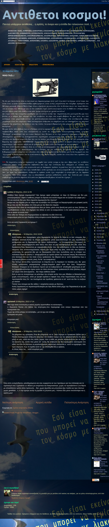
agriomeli (11, 302)
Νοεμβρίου (101, 216)
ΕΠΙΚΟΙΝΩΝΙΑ (48, 65)
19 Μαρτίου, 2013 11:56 (22, 192)
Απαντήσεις (14, 230)
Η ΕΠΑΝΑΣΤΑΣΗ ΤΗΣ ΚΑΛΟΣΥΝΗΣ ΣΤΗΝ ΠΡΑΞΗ (100, 96)
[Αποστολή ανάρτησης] (38, 181)
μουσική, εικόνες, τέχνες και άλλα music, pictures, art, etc (100, 355)
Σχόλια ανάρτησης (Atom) (23, 408)
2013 (97, 210)
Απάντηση (11, 225)
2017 (97, 198)
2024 (97, 176)
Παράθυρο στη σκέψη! (99, 139)
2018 (97, 195)
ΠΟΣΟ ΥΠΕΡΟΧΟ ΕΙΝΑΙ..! (100, 268)
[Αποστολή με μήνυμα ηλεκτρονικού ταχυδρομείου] (42, 181)
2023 (97, 179)
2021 (97, 185)
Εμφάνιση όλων (104, 476)
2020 (97, 189)
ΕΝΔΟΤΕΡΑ (33, 65)
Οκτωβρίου (101, 219)
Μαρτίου (100, 243)
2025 (97, 173)
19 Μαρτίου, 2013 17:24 (25, 302)
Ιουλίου (99, 231)
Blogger (101, 514)
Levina (10, 192)
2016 (97, 201)
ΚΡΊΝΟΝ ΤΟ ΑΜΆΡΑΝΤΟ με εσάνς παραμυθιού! (100, 328)
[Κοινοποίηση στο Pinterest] (48, 181)
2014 (97, 207)
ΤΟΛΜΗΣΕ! (100, 307)
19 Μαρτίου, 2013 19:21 (33, 331)
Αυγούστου (101, 227)
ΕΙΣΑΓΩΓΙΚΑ (19, 65)
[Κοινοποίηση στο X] (45, 181)
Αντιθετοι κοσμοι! (54, 14)
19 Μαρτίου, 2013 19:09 (33, 234)
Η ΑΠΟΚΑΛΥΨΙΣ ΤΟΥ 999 (100, 428)
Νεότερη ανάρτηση (12, 402)
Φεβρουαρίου (102, 311)
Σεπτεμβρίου (101, 222)
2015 (97, 204)
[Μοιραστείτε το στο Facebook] (46, 181)
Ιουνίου (99, 234)
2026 (97, 170)
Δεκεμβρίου (101, 213)
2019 (97, 192)
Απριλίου (100, 240)
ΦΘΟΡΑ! (103, 142)
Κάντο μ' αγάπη (100, 323)
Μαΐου (99, 237)
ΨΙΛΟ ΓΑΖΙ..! (100, 273)
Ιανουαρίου (101, 314)
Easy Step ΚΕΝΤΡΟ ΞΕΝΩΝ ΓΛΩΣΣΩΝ (100, 459)
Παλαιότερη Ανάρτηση (76, 402)
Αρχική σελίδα (43, 402)
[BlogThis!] (43, 181)
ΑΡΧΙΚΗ (7, 65)
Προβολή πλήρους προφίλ (21, 498)
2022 (97, 182)
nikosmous (16, 234)
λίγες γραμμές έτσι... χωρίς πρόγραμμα (99, 393)
